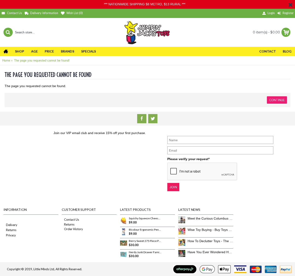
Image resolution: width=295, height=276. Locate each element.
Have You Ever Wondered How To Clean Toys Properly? (210, 252)
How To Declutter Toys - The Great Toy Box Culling (210, 241)
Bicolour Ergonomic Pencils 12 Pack (145, 229)
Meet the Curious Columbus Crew (210, 218)
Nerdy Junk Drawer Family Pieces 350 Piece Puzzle (145, 252)
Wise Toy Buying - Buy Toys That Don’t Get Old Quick (210, 230)
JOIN (173, 187)
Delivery (11, 225)
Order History (73, 229)
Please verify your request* (188, 159)
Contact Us (71, 219)
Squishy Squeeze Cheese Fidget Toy (145, 218)
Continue (277, 100)
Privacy (11, 235)
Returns (11, 230)
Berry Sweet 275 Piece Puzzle (145, 241)
